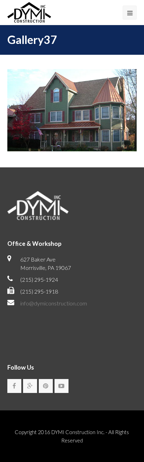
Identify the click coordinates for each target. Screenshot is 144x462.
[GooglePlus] (30, 386)
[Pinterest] (46, 386)
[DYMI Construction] (29, 11)
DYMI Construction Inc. (78, 432)
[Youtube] (62, 386)
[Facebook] (14, 386)
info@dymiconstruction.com (53, 303)
